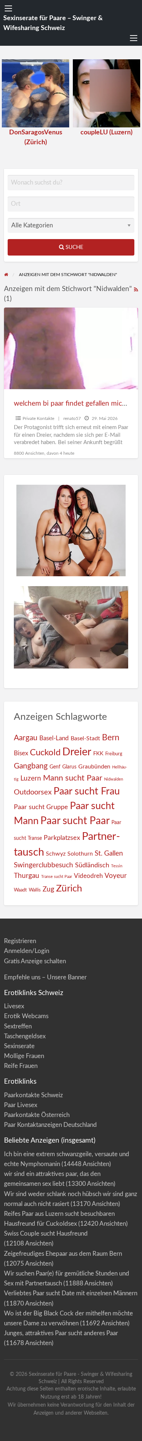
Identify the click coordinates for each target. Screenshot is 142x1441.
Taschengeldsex (25, 1036)
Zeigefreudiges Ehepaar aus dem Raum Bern (63, 1254)
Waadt (20, 890)
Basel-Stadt (85, 738)
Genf (55, 767)
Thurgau (26, 875)
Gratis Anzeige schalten (35, 961)
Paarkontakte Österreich (37, 1115)
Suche (73, 247)
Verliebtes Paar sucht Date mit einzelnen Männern (70, 1293)
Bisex (21, 753)
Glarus (69, 767)
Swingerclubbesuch (43, 865)
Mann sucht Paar (72, 778)
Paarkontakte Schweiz (33, 1095)
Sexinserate (19, 1046)
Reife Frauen (21, 1066)
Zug (48, 889)
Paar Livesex (20, 1105)
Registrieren (20, 941)
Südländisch (92, 865)
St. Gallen (109, 853)
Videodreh (88, 876)
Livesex (14, 1006)
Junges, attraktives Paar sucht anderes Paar (61, 1333)
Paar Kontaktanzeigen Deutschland (50, 1125)
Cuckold (45, 752)
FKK (98, 753)
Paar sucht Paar (75, 821)
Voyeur (115, 875)
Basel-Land (54, 738)
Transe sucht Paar (56, 877)
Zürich (69, 888)
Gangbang (31, 766)
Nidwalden (113, 779)
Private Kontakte (38, 418)
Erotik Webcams (26, 1016)
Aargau (26, 738)
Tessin (116, 866)
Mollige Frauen (24, 1056)
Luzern (30, 778)
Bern (110, 738)
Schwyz (56, 854)
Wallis (35, 890)
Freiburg (113, 754)
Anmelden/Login (26, 951)
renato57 (72, 418)
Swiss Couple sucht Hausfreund (46, 1233)
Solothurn (80, 854)
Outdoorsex (33, 792)
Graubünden (94, 767)
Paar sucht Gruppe (41, 807)
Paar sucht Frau (87, 791)
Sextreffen (18, 1026)
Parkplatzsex (62, 838)
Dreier (76, 751)
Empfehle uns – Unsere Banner (45, 977)
